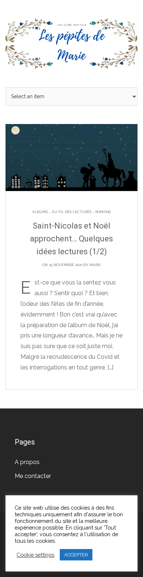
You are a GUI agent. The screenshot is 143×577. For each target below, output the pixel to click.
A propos (27, 462)
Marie (95, 265)
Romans (103, 212)
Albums (40, 212)
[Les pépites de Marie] (72, 43)
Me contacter (33, 475)
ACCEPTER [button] (76, 554)
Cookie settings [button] (35, 555)
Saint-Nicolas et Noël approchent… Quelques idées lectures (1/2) (71, 238)
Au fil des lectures (71, 212)
